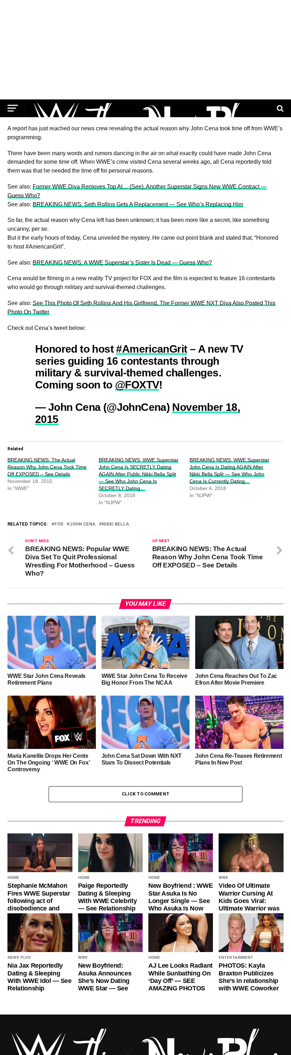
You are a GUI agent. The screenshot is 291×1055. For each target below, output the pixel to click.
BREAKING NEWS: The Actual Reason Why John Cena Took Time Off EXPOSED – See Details (47, 467)
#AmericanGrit (151, 349)
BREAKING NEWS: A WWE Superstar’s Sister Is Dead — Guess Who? (122, 263)
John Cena (82, 524)
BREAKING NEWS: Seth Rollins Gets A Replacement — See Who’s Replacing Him (138, 204)
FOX (58, 524)
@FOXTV (137, 385)
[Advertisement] (145, 49)
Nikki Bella (115, 524)
